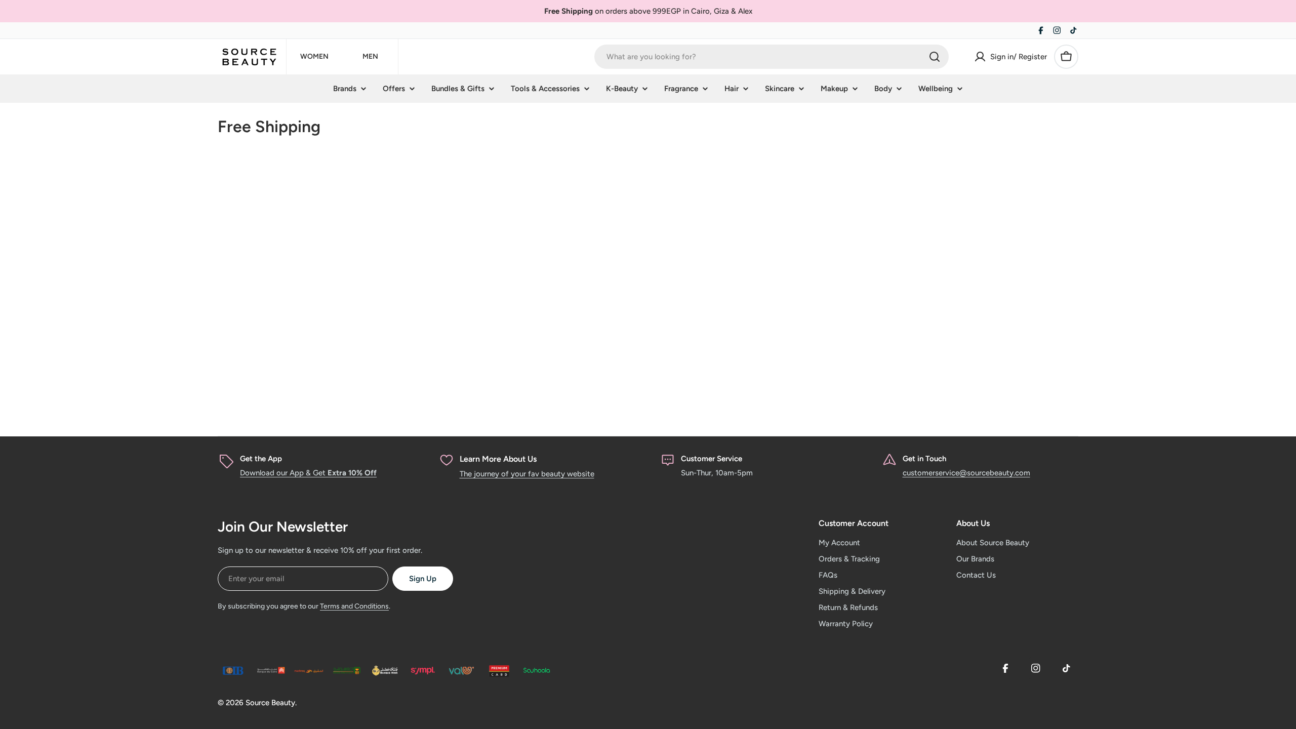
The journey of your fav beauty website (527, 473)
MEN (370, 56)
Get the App (261, 458)
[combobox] (771, 57)
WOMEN (314, 56)
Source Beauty (270, 702)
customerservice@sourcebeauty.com (966, 472)
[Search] (934, 57)
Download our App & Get (308, 472)
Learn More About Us (498, 459)
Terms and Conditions (354, 606)
